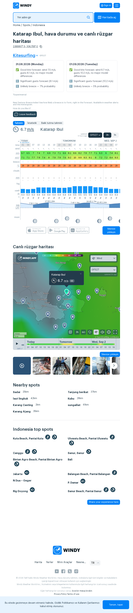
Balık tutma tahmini (51, 123)
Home (16, 25)
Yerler (49, 562)
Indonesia (39, 25)
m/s (30, 129)
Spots (26, 25)
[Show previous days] (22, 344)
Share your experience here (103, 502)
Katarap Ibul (51, 129)
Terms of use (73, 594)
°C (18, 166)
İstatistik (32, 123)
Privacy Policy (60, 594)
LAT (17, 208)
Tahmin (19, 123)
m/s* (17, 157)
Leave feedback (27, 114)
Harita (38, 562)
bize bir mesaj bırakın (82, 591)
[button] (40, 46)
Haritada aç (109, 17)
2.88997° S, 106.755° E (25, 46)
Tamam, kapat (116, 604)
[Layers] (70, 332)
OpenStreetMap (103, 337)
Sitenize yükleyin (111, 230)
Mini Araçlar (64, 562)
